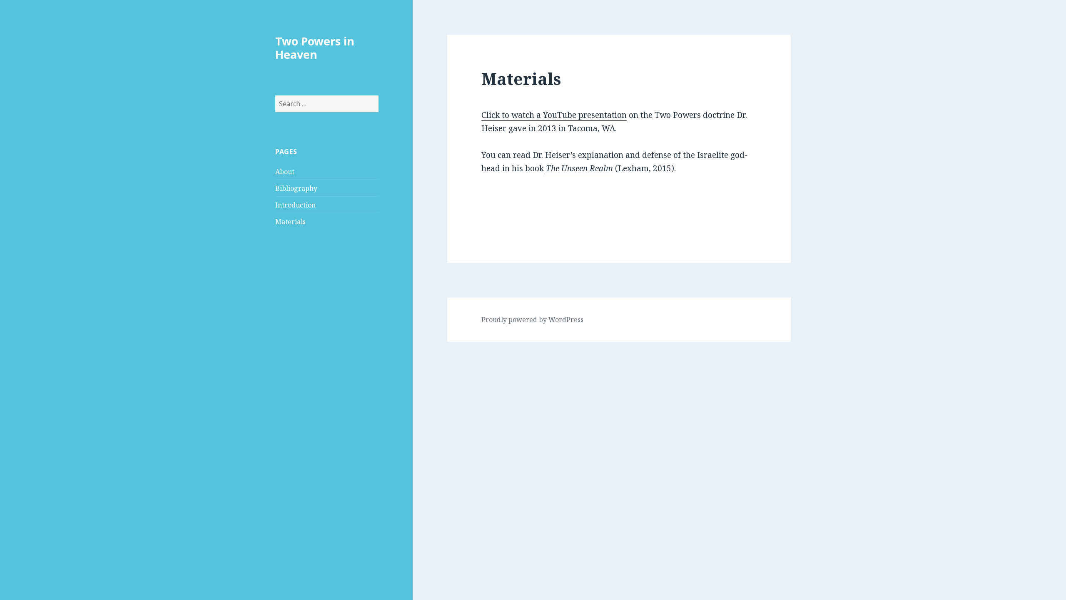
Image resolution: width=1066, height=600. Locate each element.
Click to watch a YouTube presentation (554, 115)
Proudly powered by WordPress (532, 319)
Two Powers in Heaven (314, 47)
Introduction (295, 205)
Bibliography (296, 188)
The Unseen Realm (579, 168)
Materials (290, 221)
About (284, 171)
